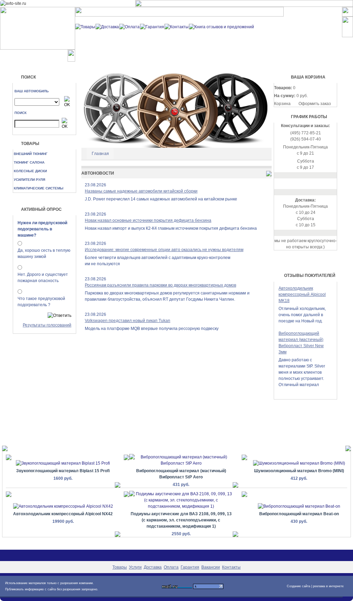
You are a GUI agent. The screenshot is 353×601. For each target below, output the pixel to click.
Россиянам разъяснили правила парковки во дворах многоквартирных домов (160, 285)
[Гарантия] (152, 26)
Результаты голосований (47, 325)
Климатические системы (38, 188)
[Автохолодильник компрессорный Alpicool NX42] (63, 506)
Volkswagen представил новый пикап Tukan (127, 320)
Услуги (135, 567)
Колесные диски (30, 171)
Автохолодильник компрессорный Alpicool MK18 (302, 294)
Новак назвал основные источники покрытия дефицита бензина (148, 220)
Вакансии (210, 567)
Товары (119, 567)
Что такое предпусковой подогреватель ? (41, 301)
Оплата (171, 567)
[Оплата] (129, 26)
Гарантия (190, 567)
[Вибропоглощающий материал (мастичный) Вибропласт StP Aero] (181, 459)
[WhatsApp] (305, 183)
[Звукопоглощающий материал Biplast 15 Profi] (63, 463)
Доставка (153, 567)
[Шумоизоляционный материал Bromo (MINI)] (299, 463)
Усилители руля (29, 180)
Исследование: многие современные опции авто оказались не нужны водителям (164, 249)
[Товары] (85, 26)
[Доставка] (107, 26)
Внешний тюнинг (31, 154)
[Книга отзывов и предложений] (221, 26)
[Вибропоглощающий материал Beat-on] (299, 506)
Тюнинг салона (29, 162)
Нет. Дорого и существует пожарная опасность (43, 277)
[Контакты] (176, 26)
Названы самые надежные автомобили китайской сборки (141, 191)
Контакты (231, 567)
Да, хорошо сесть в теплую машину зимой (44, 253)
